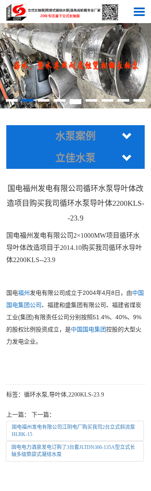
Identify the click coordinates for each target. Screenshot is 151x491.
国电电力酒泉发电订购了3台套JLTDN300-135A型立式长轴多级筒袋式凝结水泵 (73, 450)
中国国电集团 (88, 329)
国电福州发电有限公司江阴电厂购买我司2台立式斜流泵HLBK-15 (73, 430)
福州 (24, 292)
